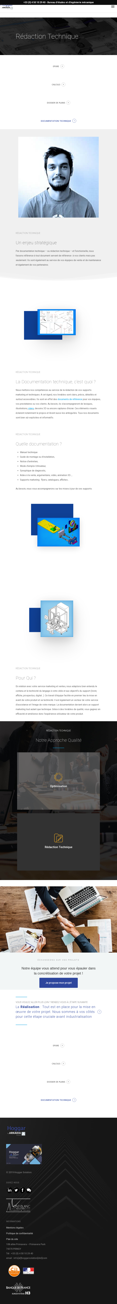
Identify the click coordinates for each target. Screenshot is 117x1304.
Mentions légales (15, 1227)
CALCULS (56, 84)
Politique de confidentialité (19, 1233)
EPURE (56, 66)
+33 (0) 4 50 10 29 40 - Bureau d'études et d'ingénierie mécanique (58, 2)
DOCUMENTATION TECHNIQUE (56, 121)
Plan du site (12, 1239)
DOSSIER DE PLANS (56, 102)
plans (31, 408)
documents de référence (70, 399)
